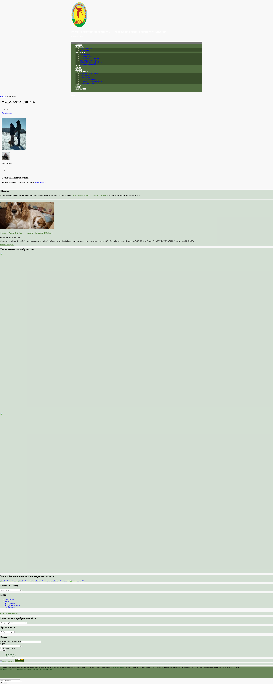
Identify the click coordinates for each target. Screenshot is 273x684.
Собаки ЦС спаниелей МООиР (91, 62)
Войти (7, 601)
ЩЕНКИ (79, 70)
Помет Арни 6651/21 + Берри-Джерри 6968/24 (26, 233)
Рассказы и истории (87, 83)
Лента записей (10, 603)
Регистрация (9, 599)
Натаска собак (85, 54)
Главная (79, 45)
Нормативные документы (89, 73)
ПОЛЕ (78, 66)
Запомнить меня (9, 648)
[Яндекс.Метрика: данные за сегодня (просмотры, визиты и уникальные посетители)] (7, 661)
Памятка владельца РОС (89, 64)
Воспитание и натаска (88, 79)
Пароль (3, 644)
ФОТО (78, 85)
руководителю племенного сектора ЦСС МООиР (91, 195)
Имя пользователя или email (10, 641)
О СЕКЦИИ (80, 52)
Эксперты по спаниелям (88, 60)
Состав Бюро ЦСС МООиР (90, 58)
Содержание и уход (87, 77)
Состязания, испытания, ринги (91, 81)
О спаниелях (84, 75)
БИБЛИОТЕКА (82, 72)
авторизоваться (39, 182)
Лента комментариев (12, 605)
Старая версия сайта (10, 613)
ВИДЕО (79, 87)
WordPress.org (10, 607)
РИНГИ (78, 68)
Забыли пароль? (10, 656)
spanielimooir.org (117, 667)
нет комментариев (7, 245)
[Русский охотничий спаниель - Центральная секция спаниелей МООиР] (136, 15)
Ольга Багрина (7, 113)
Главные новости (86, 49)
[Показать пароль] (21, 646)
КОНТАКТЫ (81, 89)
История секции (86, 56)
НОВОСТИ (80, 47)
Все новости (84, 50)
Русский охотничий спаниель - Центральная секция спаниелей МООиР (26, 669)
